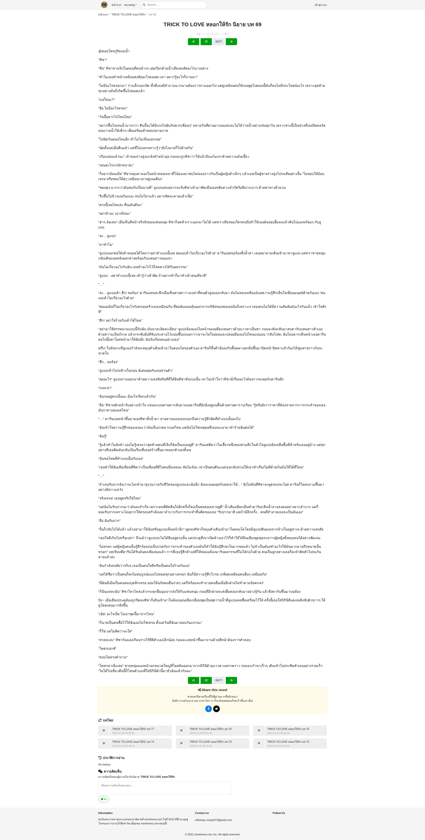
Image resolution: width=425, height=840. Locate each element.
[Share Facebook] (208, 709)
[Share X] (216, 709)
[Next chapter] (231, 41)
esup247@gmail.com (219, 820)
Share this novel (214, 690)
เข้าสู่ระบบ (321, 4)
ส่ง (105, 799)
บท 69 (152, 14)
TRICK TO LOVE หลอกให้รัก (129, 14)
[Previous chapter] (193, 41)
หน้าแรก (117, 4)
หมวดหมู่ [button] (129, 4)
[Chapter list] (206, 41)
